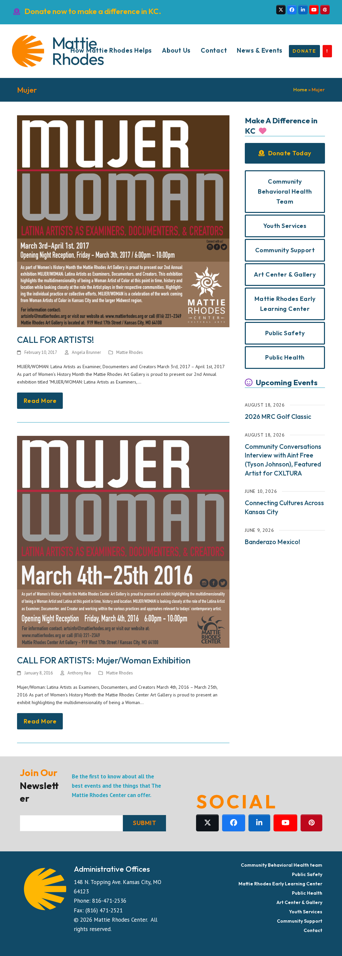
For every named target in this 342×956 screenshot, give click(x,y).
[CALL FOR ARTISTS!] (123, 221)
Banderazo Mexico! (272, 542)
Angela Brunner (86, 352)
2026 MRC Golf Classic (278, 417)
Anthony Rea (79, 673)
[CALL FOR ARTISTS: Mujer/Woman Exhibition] (123, 541)
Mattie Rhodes (129, 352)
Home (300, 89)
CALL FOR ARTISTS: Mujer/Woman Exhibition (103, 660)
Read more (40, 401)
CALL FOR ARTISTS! (55, 339)
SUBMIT (144, 823)
